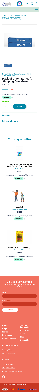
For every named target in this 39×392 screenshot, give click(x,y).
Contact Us (24, 340)
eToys (4, 329)
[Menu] (36, 9)
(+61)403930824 (7, 364)
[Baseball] (19, 205)
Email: (7, 300)
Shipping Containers (20, 15)
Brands (5, 332)
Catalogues (7, 335)
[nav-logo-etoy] (12, 3)
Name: (4, 292)
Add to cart (19, 106)
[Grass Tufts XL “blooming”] (19, 246)
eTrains (5, 325)
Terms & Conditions (8, 353)
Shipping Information (25, 326)
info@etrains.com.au (8, 368)
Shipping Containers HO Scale (11, 17)
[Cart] (32, 3)
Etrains (10, 15)
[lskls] (36, 3)
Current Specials (9, 338)
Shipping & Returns (8, 350)
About (22, 334)
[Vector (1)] (3, 376)
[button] (27, 3)
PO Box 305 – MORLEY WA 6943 (12, 371)
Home (4, 15)
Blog (22, 337)
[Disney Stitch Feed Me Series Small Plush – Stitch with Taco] (19, 164)
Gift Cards (24, 330)
